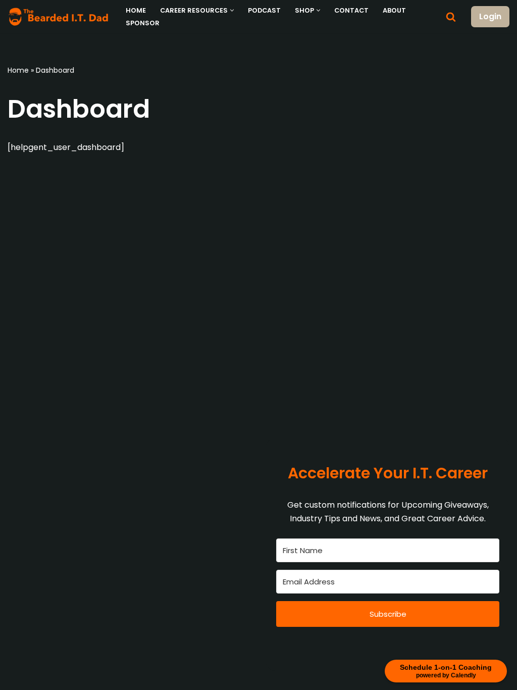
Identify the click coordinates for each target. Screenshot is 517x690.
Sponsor (143, 23)
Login (490, 16)
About (394, 10)
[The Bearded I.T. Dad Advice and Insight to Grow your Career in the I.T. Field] (58, 17)
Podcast (264, 10)
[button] (232, 10)
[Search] (451, 17)
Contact (351, 10)
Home (136, 10)
